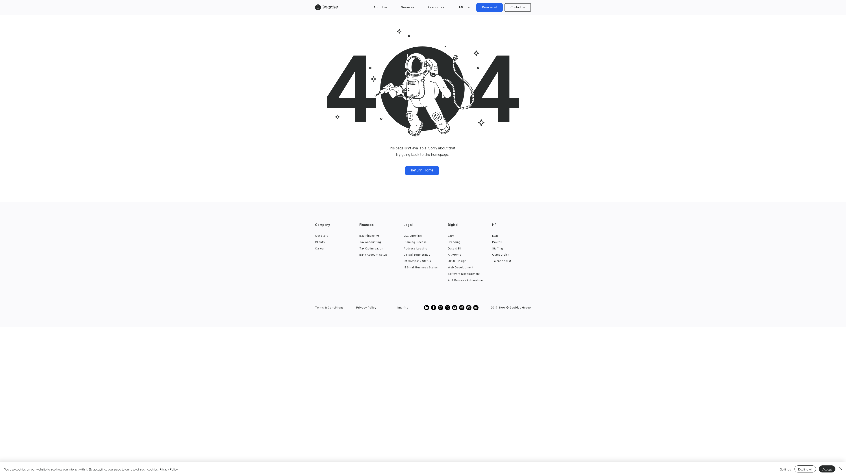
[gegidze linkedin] (426, 307)
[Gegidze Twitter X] (447, 307)
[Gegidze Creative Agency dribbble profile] (468, 307)
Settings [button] (785, 469)
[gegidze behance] (476, 307)
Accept (827, 469)
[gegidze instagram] (440, 307)
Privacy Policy (169, 469)
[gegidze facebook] (433, 307)
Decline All (805, 469)
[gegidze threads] (461, 307)
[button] (380, 7)
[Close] (840, 468)
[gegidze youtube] (454, 307)
